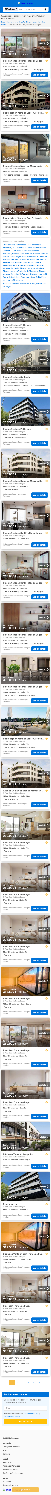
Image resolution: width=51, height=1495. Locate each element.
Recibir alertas (25, 1421)
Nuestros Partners (10, 1485)
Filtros (27, 1489)
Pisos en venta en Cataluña (16, 22)
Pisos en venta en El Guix (22, 254)
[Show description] (46, 60)
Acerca (5, 1450)
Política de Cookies (10, 1470)
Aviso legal (7, 1462)
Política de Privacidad (11, 1466)
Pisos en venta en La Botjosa (32, 268)
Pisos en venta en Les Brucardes (25, 248)
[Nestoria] (25, 3)
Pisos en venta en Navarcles (14, 245)
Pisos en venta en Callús (31, 277)
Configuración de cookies (13, 1473)
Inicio (3, 22)
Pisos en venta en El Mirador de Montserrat (20, 271)
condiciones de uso (31, 1414)
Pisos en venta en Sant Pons (24, 265)
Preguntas (7, 1482)
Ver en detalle (40, 75)
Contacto (6, 1454)
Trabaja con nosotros (11, 1447)
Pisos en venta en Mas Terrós (19, 259)
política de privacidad (12, 1416)
